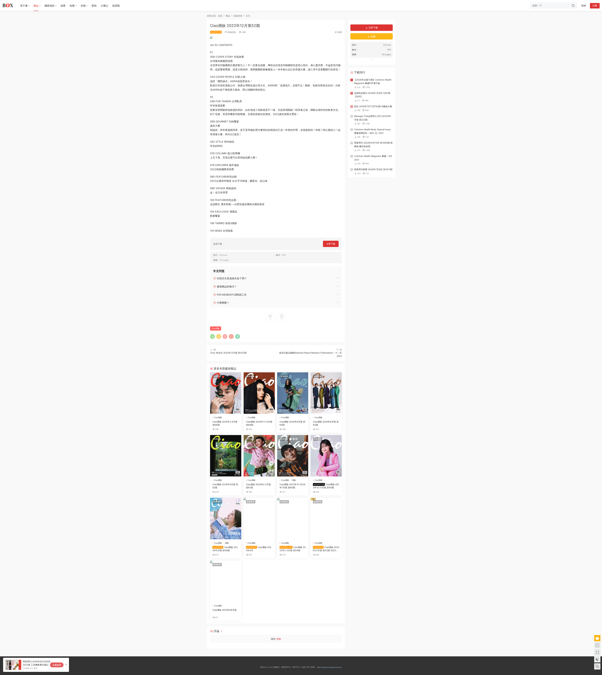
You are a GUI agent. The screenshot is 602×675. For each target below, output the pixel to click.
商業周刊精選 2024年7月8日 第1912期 (373, 169)
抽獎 (63, 5)
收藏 (372, 36)
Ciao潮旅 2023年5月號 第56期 (225, 549)
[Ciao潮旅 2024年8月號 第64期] (292, 393)
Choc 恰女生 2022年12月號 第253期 (228, 352)
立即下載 (330, 243)
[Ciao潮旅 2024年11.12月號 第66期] (259, 393)
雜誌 (36, 5)
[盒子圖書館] (7, 5)
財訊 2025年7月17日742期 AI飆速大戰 (373, 106)
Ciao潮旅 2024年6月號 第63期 (326, 423)
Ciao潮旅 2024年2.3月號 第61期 (258, 486)
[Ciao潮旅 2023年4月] (259, 518)
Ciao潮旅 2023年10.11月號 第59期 (326, 486)
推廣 (340, 32)
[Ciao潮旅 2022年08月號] (225, 581)
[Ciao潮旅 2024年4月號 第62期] (225, 455)
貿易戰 (116, 5)
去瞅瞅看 (56, 665)
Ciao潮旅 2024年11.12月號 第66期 (259, 423)
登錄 (278, 638)
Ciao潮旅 (215, 328)
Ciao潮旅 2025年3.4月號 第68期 (224, 423)
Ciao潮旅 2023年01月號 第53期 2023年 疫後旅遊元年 (326, 549)
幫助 (94, 5)
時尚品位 (250, 439)
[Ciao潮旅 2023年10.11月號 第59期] (326, 455)
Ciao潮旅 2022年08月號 (224, 610)
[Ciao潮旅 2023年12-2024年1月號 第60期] (292, 455)
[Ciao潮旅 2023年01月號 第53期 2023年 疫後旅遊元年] (326, 518)
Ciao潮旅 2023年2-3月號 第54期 (293, 549)
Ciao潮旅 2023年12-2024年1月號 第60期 (292, 486)
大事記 (104, 5)
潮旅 (294, 480)
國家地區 (50, 5)
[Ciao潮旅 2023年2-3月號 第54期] (292, 518)
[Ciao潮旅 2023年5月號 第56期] (225, 518)
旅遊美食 (232, 32)
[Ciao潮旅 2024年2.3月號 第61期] (259, 455)
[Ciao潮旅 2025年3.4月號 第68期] (225, 393)
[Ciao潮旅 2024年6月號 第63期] (326, 393)
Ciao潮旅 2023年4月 (258, 549)
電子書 (24, 5)
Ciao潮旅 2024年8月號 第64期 (292, 423)
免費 (72, 5)
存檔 (83, 5)
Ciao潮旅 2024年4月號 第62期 (225, 486)
